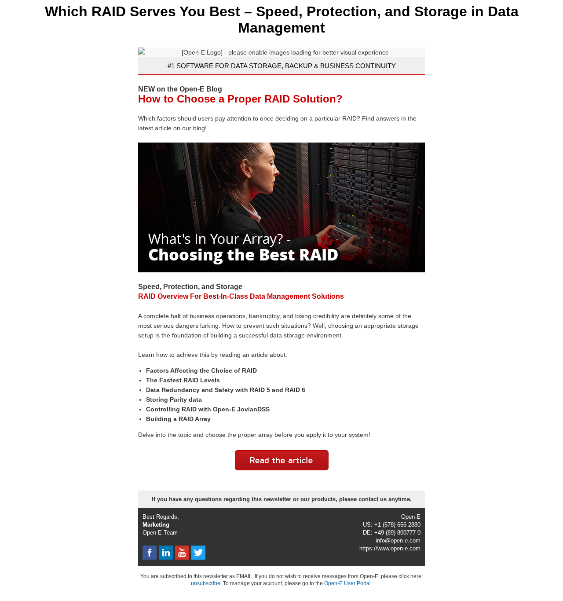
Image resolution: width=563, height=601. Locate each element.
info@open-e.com (398, 540)
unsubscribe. (206, 583)
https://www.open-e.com (389, 548)
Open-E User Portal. (348, 583)
